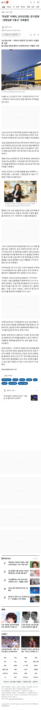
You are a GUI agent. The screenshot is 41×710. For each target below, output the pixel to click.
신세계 (15, 380)
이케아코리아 (6, 380)
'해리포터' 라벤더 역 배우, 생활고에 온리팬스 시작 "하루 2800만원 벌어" (18, 564)
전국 (5, 662)
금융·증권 (36, 662)
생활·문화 (5, 669)
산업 (2, 12)
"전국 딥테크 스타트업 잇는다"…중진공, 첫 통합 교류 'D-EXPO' (15, 397)
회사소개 (6, 682)
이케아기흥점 (23, 383)
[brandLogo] (4, 2)
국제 (36, 658)
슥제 (35, 380)
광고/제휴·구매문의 (15, 682)
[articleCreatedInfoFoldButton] (21, 30)
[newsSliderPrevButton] (33, 558)
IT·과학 (25, 665)
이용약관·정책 (27, 682)
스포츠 (4, 634)
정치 (5, 658)
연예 (3, 609)
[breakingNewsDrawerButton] (34, 2)
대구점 (4, 383)
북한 (25, 662)
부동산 (15, 665)
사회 (15, 658)
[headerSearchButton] (31, 2)
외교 (15, 662)
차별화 (29, 380)
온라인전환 (12, 383)
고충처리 (35, 682)
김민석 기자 (7, 27)
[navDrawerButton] (38, 2)
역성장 (22, 380)
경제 (25, 658)
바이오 (36, 665)
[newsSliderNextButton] (38, 558)
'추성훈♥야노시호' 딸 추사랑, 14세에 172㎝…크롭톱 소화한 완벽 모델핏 (19, 582)
